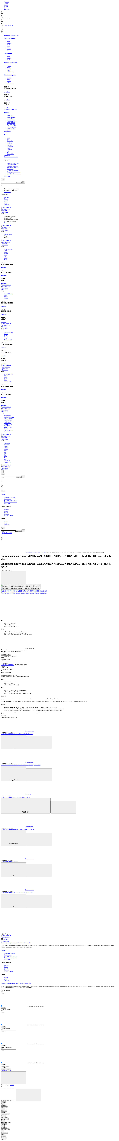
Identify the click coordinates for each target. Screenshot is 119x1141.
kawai (8, 46)
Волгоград (3, 1137)
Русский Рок (10, 154)
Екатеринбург (4, 1119)
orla (8, 47)
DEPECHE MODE (12, 121)
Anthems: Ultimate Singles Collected (23, 892)
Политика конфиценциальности (9, 943)
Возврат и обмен (8, 515)
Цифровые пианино (9, 38)
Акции (6, 6)
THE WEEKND (11, 124)
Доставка (6, 2)
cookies (12, 1085)
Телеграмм (5, 210)
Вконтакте (5, 212)
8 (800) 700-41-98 (6, 207)
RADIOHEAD (11, 123)
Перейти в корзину (5, 1069)
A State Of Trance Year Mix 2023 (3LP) (24, 829)
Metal (8, 148)
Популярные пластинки (13, 172)
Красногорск (4, 1107)
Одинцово (3, 1110)
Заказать (3, 1007)
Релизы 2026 (10, 173)
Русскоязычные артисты (13, 174)
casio (8, 41)
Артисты (6, 112)
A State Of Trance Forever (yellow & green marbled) (27, 765)
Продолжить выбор (6, 1070)
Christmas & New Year (13, 163)
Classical (9, 149)
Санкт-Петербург (5, 1114)
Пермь (2, 1134)
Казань (3, 1120)
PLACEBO (10, 118)
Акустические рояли (10, 75)
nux (8, 50)
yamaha (9, 43)
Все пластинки (8, 234)
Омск (2, 1126)
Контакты (6, 9)
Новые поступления (12, 170)
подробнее (7, 92)
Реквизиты (21, 943)
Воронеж (3, 1136)
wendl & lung (10, 71)
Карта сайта (27, 943)
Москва (3, 1102)
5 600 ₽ (13, 906)
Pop (8, 139)
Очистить (18, 182)
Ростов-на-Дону (5, 1129)
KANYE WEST (11, 128)
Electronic (9, 143)
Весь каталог (7, 222)
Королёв (3, 1112)
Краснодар (4, 1127)
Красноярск (4, 1132)
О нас (5, 7)
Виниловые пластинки (10, 109)
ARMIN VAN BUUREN (7, 665)
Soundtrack (10, 146)
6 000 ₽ (13, 748)
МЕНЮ (3, 491)
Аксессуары (7, 176)
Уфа (2, 1131)
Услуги (6, 5)
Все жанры (7, 155)
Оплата (6, 3)
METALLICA (11, 120)
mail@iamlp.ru (6, 209)
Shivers (16, 861)
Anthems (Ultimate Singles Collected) (23, 734)
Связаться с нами (5, 654)
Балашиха (3, 1105)
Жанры (6, 134)
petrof (8, 70)
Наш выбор (10, 169)
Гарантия (6, 514)
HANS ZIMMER (11, 127)
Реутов (3, 1104)
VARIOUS (10, 115)
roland (8, 44)
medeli (9, 49)
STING (9, 130)
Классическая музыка (13, 167)
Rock (8, 138)
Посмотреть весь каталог (11, 157)
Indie (8, 142)
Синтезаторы (8, 53)
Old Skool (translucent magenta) (22, 797)
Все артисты (7, 131)
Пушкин (3, 1115)
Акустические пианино (10, 62)
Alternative (10, 141)
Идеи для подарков (12, 166)
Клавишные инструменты (11, 35)
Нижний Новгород (5, 1122)
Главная (27, 552)
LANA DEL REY (12, 126)
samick (9, 69)
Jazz (8, 151)
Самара (3, 1139)
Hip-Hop (9, 145)
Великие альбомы (12, 164)
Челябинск (4, 1124)
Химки (2, 1109)
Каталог (3, 494)
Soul (8, 152)
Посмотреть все (8, 249)
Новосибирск (4, 1117)
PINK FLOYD (11, 117)
